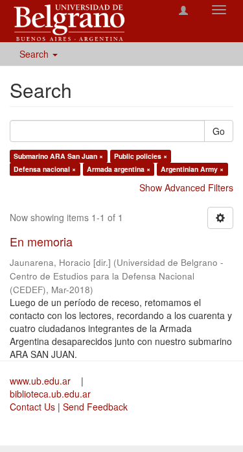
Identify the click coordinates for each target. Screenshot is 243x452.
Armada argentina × (118, 169)
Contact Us (32, 406)
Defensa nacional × (45, 169)
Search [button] (35, 53)
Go (219, 131)
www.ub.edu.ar (41, 380)
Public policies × (140, 156)
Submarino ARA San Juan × (58, 156)
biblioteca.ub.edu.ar (50, 393)
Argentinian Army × (192, 169)
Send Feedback (95, 406)
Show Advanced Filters (186, 187)
